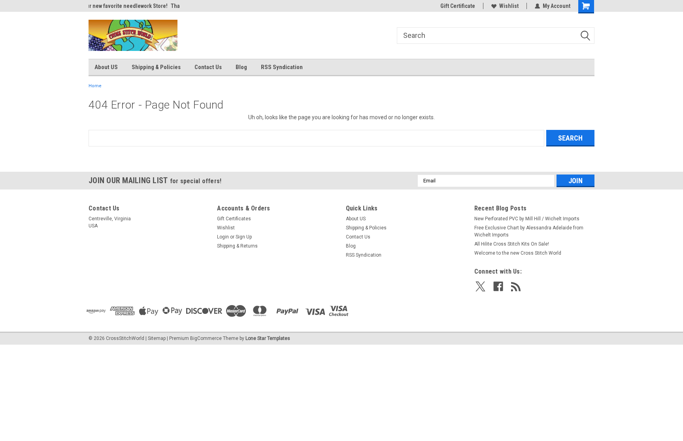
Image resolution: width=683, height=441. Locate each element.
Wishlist (509, 6)
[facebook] (498, 286)
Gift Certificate (457, 6)
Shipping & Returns (237, 246)
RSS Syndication (282, 67)
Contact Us (208, 67)
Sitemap (157, 338)
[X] (480, 286)
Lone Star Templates (267, 338)
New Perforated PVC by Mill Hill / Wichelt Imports (526, 218)
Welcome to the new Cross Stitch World (517, 253)
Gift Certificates (234, 218)
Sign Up (244, 237)
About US (106, 67)
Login (223, 237)
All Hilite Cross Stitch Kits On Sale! (511, 244)
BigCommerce (206, 338)
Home (95, 85)
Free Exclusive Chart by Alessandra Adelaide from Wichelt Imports (528, 231)
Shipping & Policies (156, 67)
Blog (241, 67)
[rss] (516, 286)
